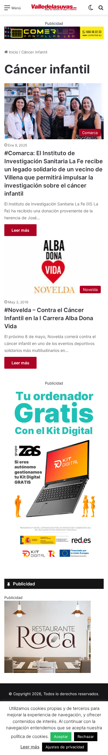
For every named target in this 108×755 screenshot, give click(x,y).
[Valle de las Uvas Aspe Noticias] (54, 7)
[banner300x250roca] (47, 671)
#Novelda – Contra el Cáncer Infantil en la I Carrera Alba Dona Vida (48, 318)
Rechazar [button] (85, 736)
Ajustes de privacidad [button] (65, 747)
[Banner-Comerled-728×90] (54, 32)
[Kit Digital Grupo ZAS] (54, 558)
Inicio (13, 52)
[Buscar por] (101, 9)
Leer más (20, 230)
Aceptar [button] (61, 736)
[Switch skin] (91, 9)
